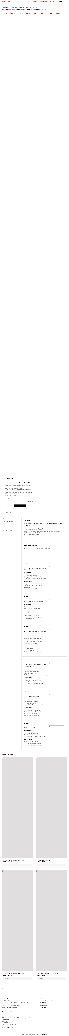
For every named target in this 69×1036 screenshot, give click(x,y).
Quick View (7, 865)
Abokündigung (43, 1002)
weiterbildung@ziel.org (6, 1)
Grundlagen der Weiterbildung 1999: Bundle (13, 860)
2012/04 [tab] (11, 527)
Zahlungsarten (43, 1007)
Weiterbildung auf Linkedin (8, 1011)
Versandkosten (43, 1005)
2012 (14, 512)
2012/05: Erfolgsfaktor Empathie (31, 696)
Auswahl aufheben (31, 501)
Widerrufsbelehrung (44, 1004)
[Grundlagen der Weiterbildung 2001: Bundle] (51, 920)
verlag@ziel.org (9, 1027)
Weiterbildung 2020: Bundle (43, 860)
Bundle (11, 512)
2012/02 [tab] (11, 524)
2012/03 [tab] (5, 527)
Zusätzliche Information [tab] (8, 521)
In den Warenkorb (20, 505)
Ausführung (8, 498)
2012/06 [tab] (11, 530)
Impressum (38, 1034)
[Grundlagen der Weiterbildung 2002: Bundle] (17, 920)
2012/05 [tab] (5, 530)
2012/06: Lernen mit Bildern (30, 727)
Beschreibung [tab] (6, 518)
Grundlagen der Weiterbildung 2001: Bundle (47, 973)
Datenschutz (44, 1034)
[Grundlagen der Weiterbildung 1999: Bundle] (17, 807)
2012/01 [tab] (5, 524)
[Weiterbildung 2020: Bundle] (51, 807)
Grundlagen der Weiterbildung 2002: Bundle (13, 973)
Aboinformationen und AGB (46, 1000)
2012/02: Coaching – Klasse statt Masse (33, 601)
